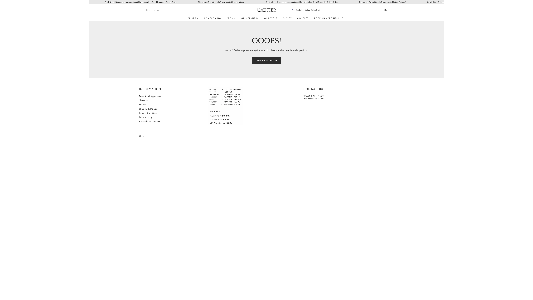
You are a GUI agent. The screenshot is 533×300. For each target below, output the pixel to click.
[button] (157, 10)
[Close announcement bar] (441, 2)
